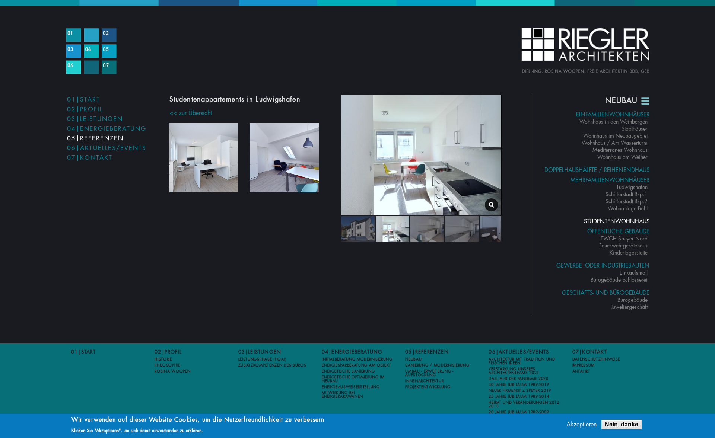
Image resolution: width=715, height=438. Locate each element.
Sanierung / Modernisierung (437, 365)
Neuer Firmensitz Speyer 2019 (520, 391)
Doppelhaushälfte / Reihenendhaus (596, 170)
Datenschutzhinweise (596, 359)
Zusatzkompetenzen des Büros (272, 365)
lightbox (491, 204)
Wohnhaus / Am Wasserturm (615, 143)
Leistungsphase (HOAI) (262, 359)
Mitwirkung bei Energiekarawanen (342, 395)
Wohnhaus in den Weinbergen (613, 121)
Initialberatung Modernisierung (357, 359)
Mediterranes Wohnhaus (620, 150)
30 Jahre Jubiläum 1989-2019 (519, 385)
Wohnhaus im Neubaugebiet (615, 135)
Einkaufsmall (634, 272)
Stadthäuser (635, 128)
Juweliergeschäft (629, 307)
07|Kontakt (89, 158)
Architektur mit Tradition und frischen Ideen (522, 361)
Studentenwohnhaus (616, 221)
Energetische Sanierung (348, 371)
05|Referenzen (95, 138)
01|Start (83, 100)
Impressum (583, 365)
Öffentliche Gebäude (618, 231)
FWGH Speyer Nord (624, 238)
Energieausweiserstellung (351, 387)
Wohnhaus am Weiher (622, 157)
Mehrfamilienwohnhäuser (610, 180)
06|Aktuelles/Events (106, 148)
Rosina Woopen (172, 371)
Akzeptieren (581, 425)
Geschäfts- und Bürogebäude (605, 293)
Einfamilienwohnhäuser (612, 115)
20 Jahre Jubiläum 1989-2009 (519, 412)
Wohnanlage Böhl (628, 208)
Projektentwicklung (428, 387)
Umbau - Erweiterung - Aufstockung (429, 373)
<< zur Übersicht (190, 113)
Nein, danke (621, 424)
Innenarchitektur (424, 381)
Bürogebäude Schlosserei (619, 279)
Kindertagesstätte (629, 252)
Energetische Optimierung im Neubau (353, 379)
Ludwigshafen (632, 187)
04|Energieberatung (106, 129)
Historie (163, 359)
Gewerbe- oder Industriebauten (602, 266)
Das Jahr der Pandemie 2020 (518, 379)
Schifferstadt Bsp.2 (627, 201)
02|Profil (85, 109)
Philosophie (167, 365)
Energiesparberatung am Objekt (356, 365)
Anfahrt (581, 371)
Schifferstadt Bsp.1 (627, 194)
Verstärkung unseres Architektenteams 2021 (514, 371)
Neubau (413, 359)
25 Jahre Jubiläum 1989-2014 (519, 397)
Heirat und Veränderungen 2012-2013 (524, 404)
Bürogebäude (632, 300)
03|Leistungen (95, 119)
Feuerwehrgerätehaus (623, 245)
